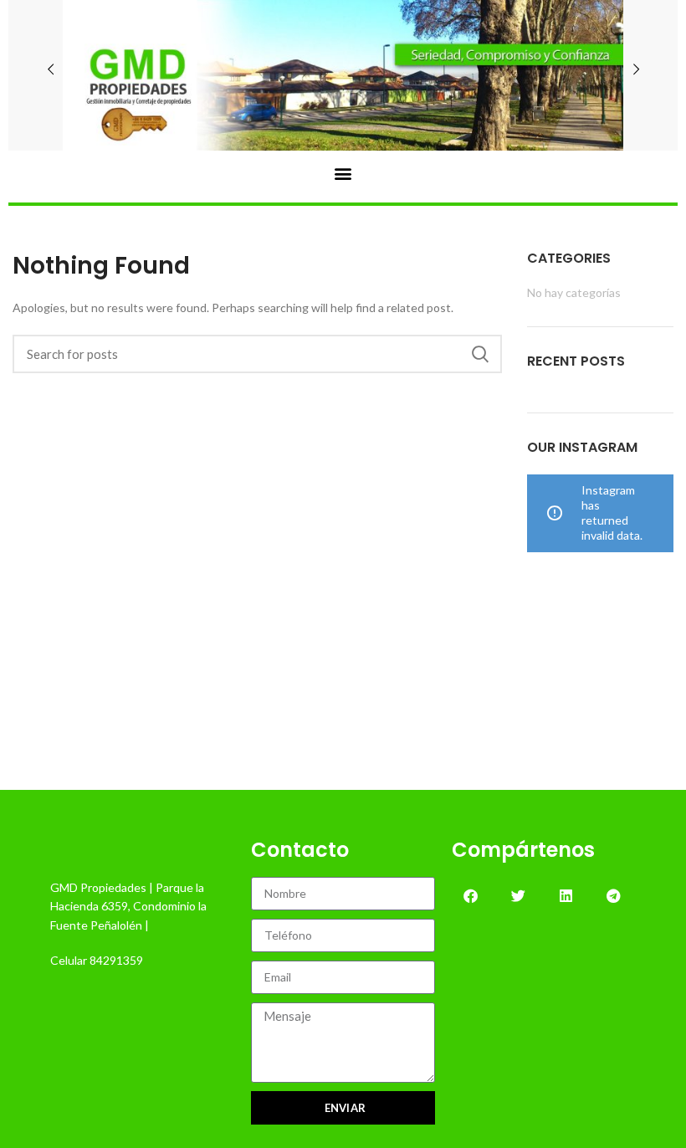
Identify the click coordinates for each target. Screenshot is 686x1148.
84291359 (116, 960)
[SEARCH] (479, 354)
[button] (343, 173)
